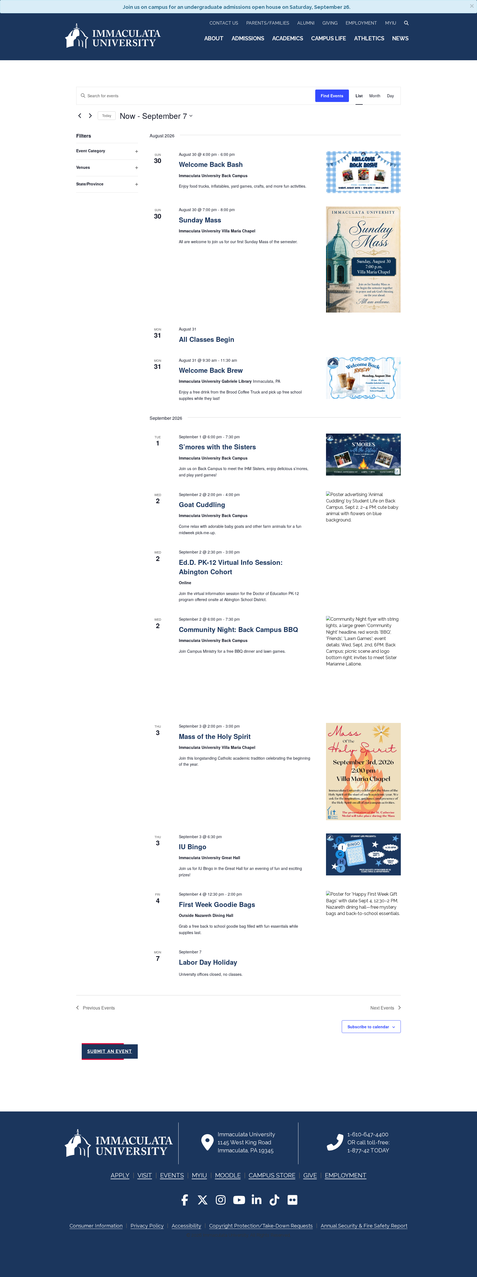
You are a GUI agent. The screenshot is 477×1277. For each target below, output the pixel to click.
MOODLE (228, 1175)
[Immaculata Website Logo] (113, 47)
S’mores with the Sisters (217, 446)
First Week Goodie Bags (217, 904)
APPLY (120, 1175)
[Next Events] (90, 115)
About (214, 38)
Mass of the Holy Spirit (215, 736)
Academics (287, 38)
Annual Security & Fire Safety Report (364, 1226)
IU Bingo (192, 846)
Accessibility (186, 1226)
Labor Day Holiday (208, 962)
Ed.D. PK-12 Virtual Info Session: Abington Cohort (231, 566)
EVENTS (172, 1175)
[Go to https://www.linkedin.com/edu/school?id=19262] (256, 1200)
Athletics (369, 38)
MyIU (390, 23)
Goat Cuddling (202, 504)
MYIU (199, 1175)
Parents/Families (267, 23)
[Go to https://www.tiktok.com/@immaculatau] (274, 1200)
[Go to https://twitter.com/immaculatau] (202, 1200)
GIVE (310, 1175)
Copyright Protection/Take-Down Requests (261, 1226)
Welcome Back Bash (211, 164)
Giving (330, 23)
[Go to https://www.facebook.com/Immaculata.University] (184, 1200)
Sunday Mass (200, 219)
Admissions (248, 38)
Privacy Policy (147, 1226)
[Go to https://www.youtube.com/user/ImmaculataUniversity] (238, 1200)
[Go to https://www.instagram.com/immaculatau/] (220, 1200)
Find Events (332, 95)
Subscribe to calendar (368, 1026)
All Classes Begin (206, 339)
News (400, 38)
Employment (361, 23)
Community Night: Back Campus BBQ (238, 629)
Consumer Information (96, 1226)
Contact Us (224, 23)
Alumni (305, 23)
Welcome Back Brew (211, 370)
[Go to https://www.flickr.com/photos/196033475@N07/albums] (292, 1200)
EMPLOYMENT (346, 1175)
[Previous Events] (79, 115)
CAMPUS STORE (272, 1175)
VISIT (144, 1175)
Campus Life (328, 38)
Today (106, 115)
